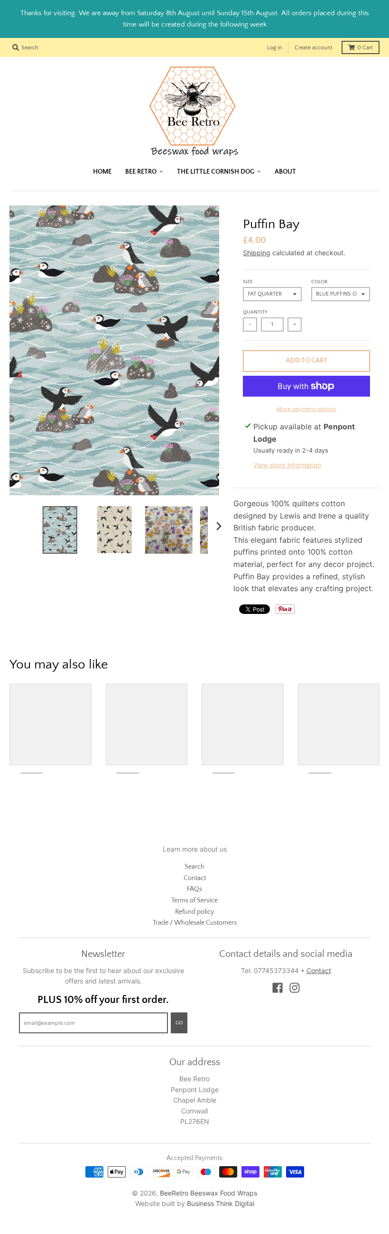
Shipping (256, 253)
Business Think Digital (220, 1203)
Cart (365, 48)
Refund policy (194, 912)
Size (248, 282)
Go (179, 1023)
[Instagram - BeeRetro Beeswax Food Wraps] (294, 987)
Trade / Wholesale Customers (195, 923)
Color (319, 282)
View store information (287, 465)
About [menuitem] (285, 172)
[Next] (218, 526)
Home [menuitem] (102, 172)
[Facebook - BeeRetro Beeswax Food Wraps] (277, 987)
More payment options (306, 409)
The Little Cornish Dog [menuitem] (215, 172)
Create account (314, 48)
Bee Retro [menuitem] (141, 172)
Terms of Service (194, 900)
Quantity (255, 312)
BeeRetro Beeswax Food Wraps (208, 1193)
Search (194, 867)
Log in (274, 48)
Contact (195, 878)
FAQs (194, 889)
